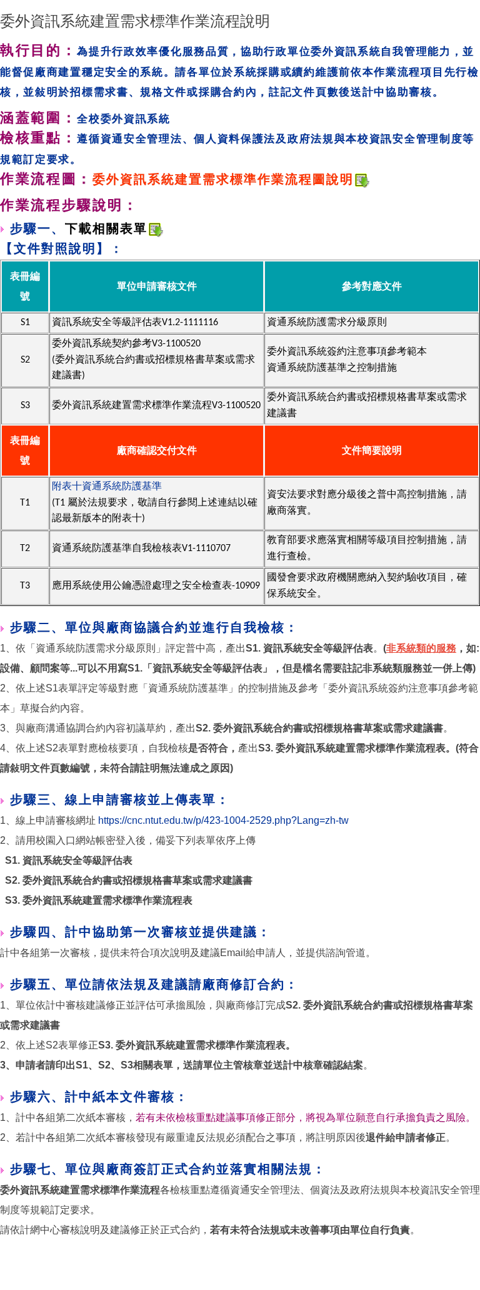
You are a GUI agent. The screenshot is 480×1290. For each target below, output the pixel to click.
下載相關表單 (106, 229)
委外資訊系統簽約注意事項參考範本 (347, 352)
